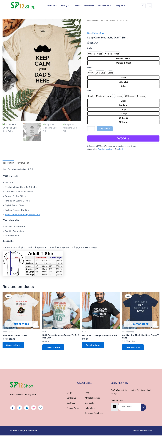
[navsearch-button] (143, 6)
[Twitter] (19, 407)
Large (123, 109)
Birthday (51, 6)
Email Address (117, 400)
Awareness (89, 6)
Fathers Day (98, 33)
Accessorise (103, 6)
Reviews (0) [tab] (23, 163)
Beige (123, 86)
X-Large (123, 113)
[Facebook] (12, 407)
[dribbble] (33, 407)
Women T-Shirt (123, 63)
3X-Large (123, 122)
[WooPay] (123, 138)
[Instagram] (40, 407)
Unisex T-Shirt (123, 58)
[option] (95, 53)
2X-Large (123, 118)
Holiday (77, 6)
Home (90, 20)
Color (89, 67)
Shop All (119, 6)
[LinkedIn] (26, 407)
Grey (123, 77)
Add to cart (104, 128)
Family (64, 6)
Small (123, 101)
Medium (123, 105)
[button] (76, 23)
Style (89, 48)
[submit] (143, 407)
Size (89, 90)
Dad (96, 20)
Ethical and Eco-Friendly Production (22, 214)
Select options (13, 345)
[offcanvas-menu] (149, 5)
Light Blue (123, 82)
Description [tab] (8, 163)
